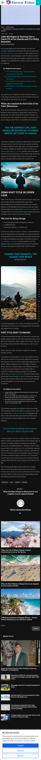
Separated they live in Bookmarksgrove (13, 53)
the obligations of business (9, 241)
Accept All (20, 745)
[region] (20, 745)
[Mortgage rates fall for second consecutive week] (5, 687)
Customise (20, 750)
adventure (5, 482)
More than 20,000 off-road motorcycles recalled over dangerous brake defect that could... (25, 677)
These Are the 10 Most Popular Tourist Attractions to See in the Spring (16, 551)
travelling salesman (16, 374)
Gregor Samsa (27, 209)
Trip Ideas (11, 33)
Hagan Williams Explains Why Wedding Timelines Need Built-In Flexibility (21, 393)
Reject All (20, 756)
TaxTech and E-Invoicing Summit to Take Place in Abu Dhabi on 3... (25, 696)
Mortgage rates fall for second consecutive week (20, 399)
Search (3, 625)
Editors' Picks (4, 33)
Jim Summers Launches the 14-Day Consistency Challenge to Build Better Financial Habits (24, 707)
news (11, 482)
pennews (17, 482)
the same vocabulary (18, 413)
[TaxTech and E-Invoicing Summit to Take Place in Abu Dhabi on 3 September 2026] (5, 697)
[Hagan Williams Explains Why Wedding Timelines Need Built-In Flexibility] (20, 653)
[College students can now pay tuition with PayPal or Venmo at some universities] (5, 717)
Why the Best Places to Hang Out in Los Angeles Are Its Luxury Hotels (20, 492)
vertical (24, 482)
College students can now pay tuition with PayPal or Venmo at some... (25, 716)
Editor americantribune (8, 44)
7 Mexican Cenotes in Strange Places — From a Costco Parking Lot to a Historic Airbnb (19, 619)
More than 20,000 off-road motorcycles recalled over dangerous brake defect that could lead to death (21, 396)
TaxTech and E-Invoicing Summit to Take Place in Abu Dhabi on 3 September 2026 (21, 402)
